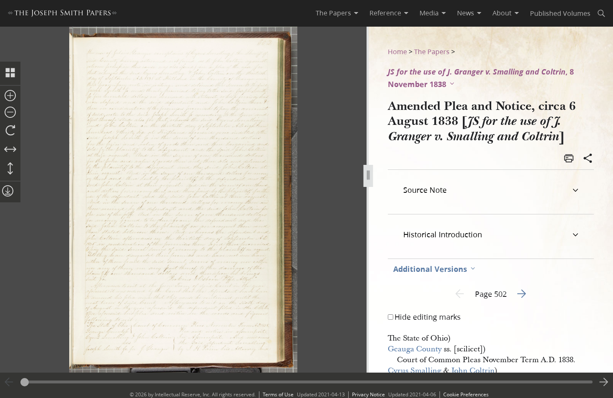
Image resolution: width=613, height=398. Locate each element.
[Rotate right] (10, 131)
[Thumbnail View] (10, 73)
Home (397, 51)
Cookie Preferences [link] (466, 394)
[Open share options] (588, 159)
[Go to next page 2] (603, 382)
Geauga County (415, 349)
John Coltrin (473, 371)
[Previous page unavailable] (9, 382)
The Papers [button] (333, 12)
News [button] (465, 12)
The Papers (432, 51)
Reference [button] (385, 12)
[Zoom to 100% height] (10, 169)
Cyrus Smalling (414, 371)
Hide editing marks (427, 316)
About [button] (502, 12)
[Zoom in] (10, 96)
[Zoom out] (10, 112)
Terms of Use (278, 394)
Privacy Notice (368, 394)
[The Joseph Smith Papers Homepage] (62, 14)
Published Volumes (560, 13)
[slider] (306, 382)
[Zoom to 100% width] (10, 150)
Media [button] (429, 12)
